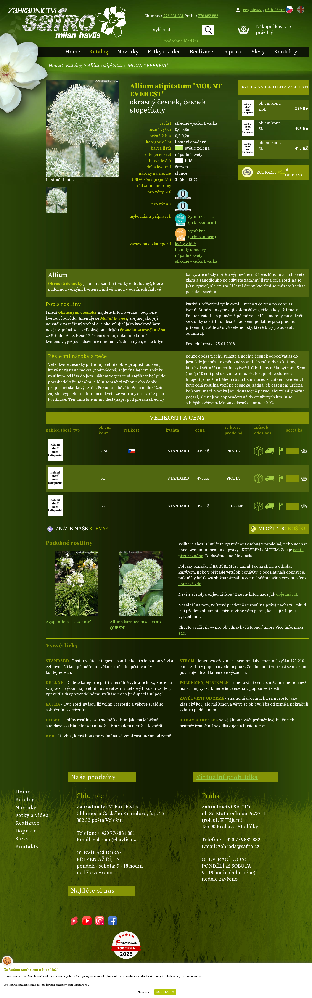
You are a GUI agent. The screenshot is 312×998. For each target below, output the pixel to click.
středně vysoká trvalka (196, 261)
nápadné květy (188, 255)
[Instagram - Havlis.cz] (99, 923)
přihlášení (275, 10)
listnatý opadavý (190, 249)
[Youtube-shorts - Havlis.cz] (74, 923)
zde (181, 633)
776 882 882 (208, 15)
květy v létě (185, 244)
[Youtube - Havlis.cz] (87, 923)
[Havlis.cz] (67, 22)
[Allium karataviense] (141, 583)
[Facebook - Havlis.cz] (112, 923)
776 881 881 (173, 15)
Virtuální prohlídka (227, 777)
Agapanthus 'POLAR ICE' (68, 622)
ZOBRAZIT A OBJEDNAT (281, 172)
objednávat (286, 594)
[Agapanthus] (77, 583)
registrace (252, 10)
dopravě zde (189, 584)
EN (300, 8)
